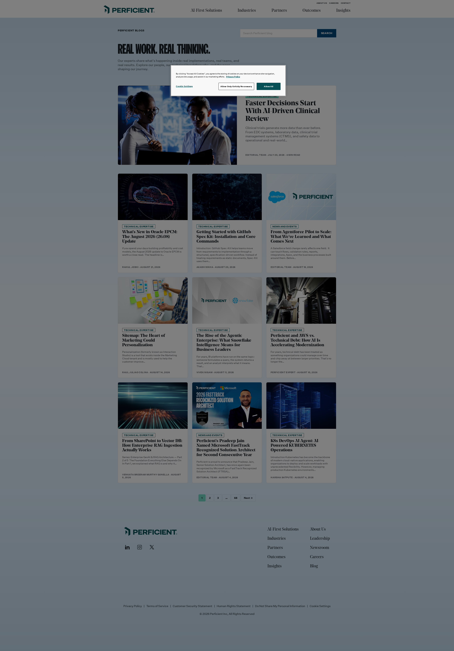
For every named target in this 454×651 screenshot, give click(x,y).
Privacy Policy (233, 76)
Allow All (268, 86)
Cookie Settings (184, 86)
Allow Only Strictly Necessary (236, 86)
